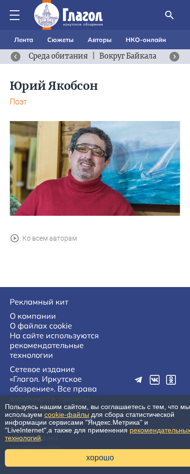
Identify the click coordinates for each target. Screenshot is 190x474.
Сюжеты (60, 39)
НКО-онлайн (146, 39)
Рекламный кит (39, 302)
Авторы (100, 39)
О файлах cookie (41, 325)
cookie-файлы (66, 414)
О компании (33, 316)
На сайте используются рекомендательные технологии (54, 345)
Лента (23, 39)
